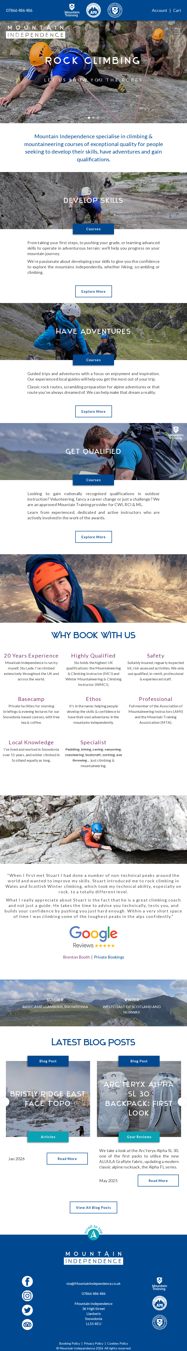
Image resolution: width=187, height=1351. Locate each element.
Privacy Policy (93, 1343)
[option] (93, 61)
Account (159, 10)
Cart (177, 10)
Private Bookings (109, 956)
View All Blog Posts (93, 1207)
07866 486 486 (19, 10)
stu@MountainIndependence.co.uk (93, 1283)
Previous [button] (4, 1101)
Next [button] (182, 1101)
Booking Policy (69, 1343)
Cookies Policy (117, 1343)
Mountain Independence (77, 1348)
